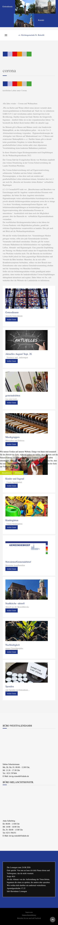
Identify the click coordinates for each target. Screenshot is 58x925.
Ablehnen (18, 472)
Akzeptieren (6, 472)
